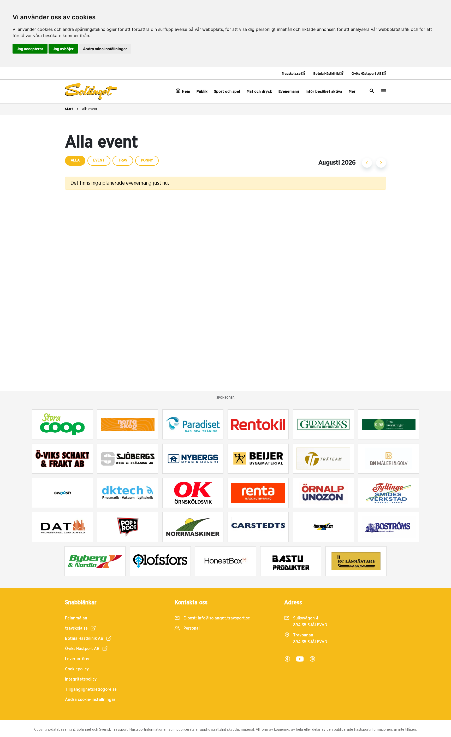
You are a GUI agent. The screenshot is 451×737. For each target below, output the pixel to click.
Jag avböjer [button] (63, 49)
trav (122, 160)
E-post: (216, 618)
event (99, 160)
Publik (202, 92)
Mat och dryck (259, 92)
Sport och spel (227, 92)
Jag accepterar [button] (30, 49)
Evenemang (288, 92)
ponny (147, 160)
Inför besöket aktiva (324, 92)
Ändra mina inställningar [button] (105, 49)
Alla (75, 160)
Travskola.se (291, 74)
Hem (185, 92)
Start (69, 109)
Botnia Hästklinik (326, 74)
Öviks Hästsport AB (367, 74)
